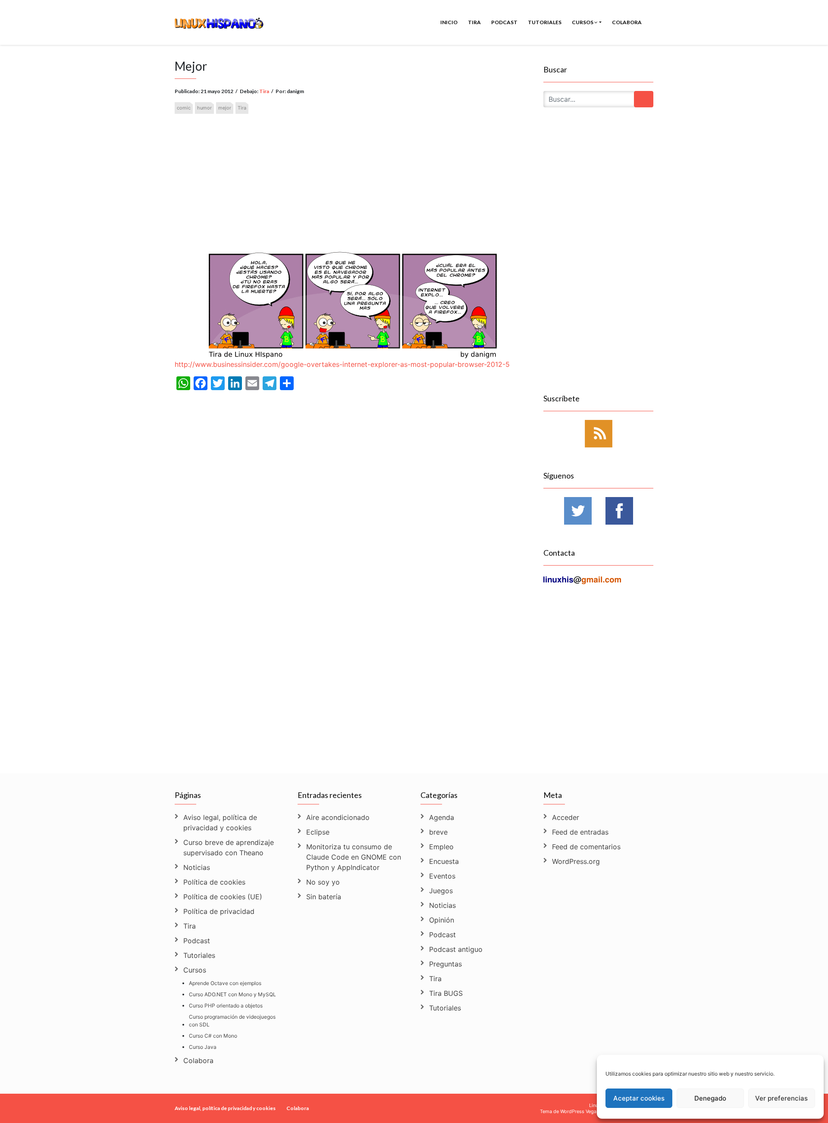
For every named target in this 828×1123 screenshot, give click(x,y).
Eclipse (317, 832)
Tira (474, 22)
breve (438, 832)
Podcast (504, 22)
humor (204, 108)
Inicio (449, 22)
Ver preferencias (781, 1098)
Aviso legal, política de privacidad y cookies (220, 822)
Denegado (710, 1098)
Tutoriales (544, 22)
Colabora (627, 22)
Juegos (441, 890)
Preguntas (445, 964)
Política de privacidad (218, 911)
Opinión (441, 920)
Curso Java (202, 1047)
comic (184, 108)
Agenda (441, 817)
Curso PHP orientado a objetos (226, 1005)
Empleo (441, 846)
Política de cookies (214, 882)
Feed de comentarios (586, 846)
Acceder (565, 817)
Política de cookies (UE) (222, 896)
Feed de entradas (580, 832)
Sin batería (323, 896)
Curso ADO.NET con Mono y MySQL (232, 994)
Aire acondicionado (338, 817)
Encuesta (444, 861)
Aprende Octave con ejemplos (225, 983)
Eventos (442, 876)
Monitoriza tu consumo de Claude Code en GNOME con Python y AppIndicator (353, 857)
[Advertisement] (352, 170)
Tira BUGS (446, 993)
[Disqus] (352, 648)
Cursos (583, 22)
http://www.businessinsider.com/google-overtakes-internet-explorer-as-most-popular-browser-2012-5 (342, 364)
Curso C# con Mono (213, 1035)
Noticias (196, 867)
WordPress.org (576, 861)
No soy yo (323, 882)
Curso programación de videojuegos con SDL (232, 1021)
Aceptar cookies (639, 1098)
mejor (224, 108)
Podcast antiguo (456, 949)
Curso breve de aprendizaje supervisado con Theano (228, 847)
